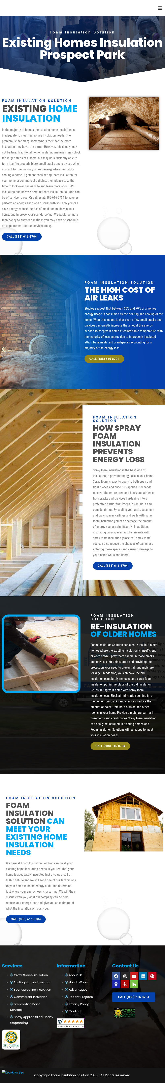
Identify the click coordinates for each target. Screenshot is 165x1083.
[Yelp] (125, 984)
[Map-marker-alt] (116, 984)
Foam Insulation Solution (70, 1075)
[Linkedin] (143, 976)
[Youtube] (134, 976)
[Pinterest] (152, 976)
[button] (159, 8)
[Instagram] (125, 976)
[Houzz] (134, 984)
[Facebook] (116, 976)
